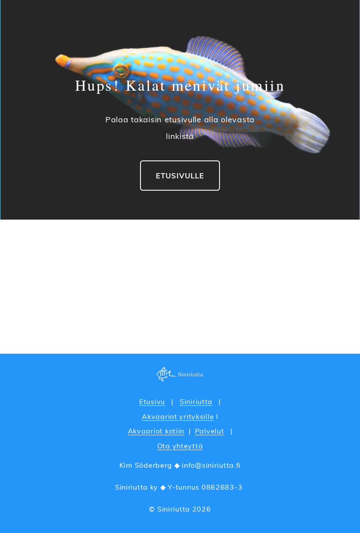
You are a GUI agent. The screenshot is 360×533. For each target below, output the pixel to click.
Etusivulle (180, 176)
